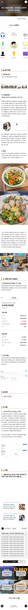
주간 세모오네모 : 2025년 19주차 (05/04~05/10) (12, 537)
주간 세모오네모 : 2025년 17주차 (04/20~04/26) (12, 541)
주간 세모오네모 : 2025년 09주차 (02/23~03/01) (12, 555)
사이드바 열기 (2, 2)
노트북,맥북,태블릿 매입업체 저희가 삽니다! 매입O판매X (9, 516)
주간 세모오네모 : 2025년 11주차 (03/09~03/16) (12, 551)
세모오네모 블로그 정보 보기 (26, 2)
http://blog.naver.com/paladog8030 (11, 513)
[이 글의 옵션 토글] (2, 528)
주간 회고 (12, 533)
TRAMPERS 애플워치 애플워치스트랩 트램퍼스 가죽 (9, 505)
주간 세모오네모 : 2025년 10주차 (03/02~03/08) (12, 553)
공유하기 (14, 561)
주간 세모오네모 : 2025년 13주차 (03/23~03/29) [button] (7, 587)
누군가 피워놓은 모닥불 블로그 (2, 606)
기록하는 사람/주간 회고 (18, 12)
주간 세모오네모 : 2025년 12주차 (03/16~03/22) (12, 549)
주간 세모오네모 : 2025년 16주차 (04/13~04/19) (12, 543)
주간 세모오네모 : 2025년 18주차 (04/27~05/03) (12, 539)
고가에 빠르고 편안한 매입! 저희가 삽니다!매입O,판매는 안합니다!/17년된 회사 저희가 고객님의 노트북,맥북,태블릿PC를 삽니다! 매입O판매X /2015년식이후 (9, 518)
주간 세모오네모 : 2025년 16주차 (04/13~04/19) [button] (7, 573)
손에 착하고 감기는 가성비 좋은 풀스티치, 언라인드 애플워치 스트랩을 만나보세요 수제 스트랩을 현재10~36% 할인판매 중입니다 (9, 507)
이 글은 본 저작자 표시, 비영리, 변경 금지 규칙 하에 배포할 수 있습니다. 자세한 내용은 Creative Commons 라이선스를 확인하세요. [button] (24, 528)
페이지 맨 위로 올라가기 (26, 606)
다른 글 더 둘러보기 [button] (13, 598)
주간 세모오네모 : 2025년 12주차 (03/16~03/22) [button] (21, 587)
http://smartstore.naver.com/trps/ (11, 502)
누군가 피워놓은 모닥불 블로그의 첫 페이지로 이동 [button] (14, 2)
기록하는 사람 (5, 533)
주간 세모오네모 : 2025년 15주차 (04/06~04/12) (12, 545)
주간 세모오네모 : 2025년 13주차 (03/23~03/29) (12, 547)
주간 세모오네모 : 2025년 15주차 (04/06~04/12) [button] (21, 573)
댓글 (6, 561)
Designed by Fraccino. (14, 606)
